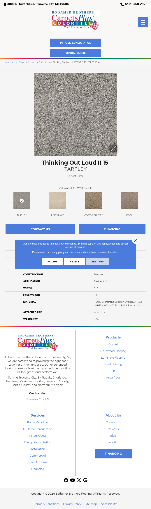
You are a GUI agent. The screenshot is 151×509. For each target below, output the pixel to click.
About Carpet (19, 62)
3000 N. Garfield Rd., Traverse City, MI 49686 (38, 4)
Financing (112, 229)
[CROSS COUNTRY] (93, 200)
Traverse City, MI (38, 399)
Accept (52, 261)
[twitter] (79, 480)
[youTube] (72, 480)
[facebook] (66, 480)
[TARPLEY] (22, 200)
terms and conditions (85, 252)
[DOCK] (129, 200)
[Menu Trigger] (143, 22)
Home (7, 62)
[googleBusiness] (85, 480)
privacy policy (57, 252)
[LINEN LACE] (58, 200)
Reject (74, 261)
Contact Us (40, 229)
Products (32, 62)
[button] (75, 43)
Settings (98, 261)
